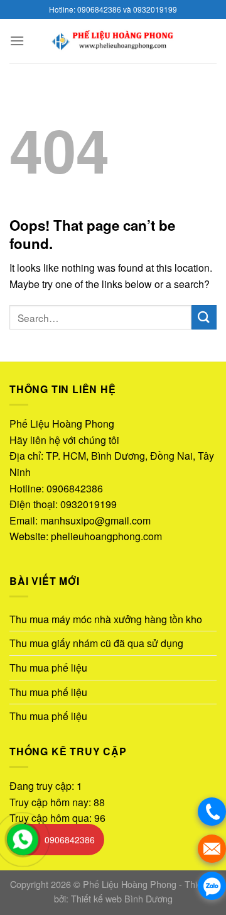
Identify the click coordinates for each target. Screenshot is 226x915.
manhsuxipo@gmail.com (95, 520)
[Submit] (204, 317)
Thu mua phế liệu (48, 667)
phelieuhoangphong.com (106, 536)
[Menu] (16, 40)
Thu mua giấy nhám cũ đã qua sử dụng (96, 643)
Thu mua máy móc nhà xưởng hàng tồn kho (105, 619)
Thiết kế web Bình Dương (122, 898)
